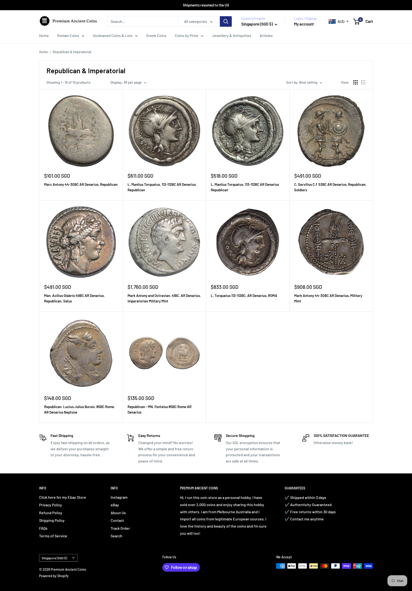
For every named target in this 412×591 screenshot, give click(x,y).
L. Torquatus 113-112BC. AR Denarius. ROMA (244, 295)
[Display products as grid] (355, 82)
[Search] (226, 21)
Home (44, 35)
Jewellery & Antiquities (231, 35)
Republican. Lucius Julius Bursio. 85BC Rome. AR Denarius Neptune (79, 409)
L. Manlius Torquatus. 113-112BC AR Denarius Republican (162, 187)
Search (116, 536)
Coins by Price (186, 35)
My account (304, 23)
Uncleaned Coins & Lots (113, 35)
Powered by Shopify (54, 576)
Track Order (120, 528)
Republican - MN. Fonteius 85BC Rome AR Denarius (159, 409)
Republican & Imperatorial (72, 52)
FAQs (43, 528)
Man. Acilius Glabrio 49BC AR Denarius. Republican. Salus (74, 298)
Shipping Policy (52, 520)
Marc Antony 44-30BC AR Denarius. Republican (81, 184)
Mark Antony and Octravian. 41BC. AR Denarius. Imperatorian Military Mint (164, 298)
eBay (115, 505)
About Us (118, 512)
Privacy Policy (50, 505)
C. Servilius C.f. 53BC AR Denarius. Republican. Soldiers (330, 187)
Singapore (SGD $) (54, 558)
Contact (117, 520)
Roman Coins (68, 35)
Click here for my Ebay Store (62, 497)
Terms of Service (53, 536)
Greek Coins (156, 35)
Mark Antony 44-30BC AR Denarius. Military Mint (328, 298)
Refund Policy (50, 512)
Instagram (119, 497)
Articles (266, 35)
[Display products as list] (363, 82)
